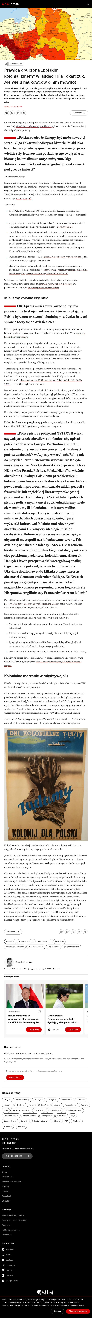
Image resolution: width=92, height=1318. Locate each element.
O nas (4, 1172)
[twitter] (73, 931)
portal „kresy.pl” (23, 198)
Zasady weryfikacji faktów (13, 1215)
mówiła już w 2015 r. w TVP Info (56, 284)
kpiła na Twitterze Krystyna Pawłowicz (62, 257)
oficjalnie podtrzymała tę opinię (43, 288)
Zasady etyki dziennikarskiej (14, 1220)
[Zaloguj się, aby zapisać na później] (40, 1011)
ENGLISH (6, 1201)
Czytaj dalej (34, 1029)
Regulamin (6, 1225)
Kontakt (5, 1191)
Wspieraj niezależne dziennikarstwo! (17, 1149)
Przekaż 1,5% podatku (11, 1181)
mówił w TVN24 (65, 227)
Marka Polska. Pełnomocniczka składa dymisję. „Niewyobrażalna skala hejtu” (61, 1019)
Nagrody (5, 1186)
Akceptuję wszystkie (78, 1311)
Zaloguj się (13, 1077)
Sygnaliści (6, 1196)
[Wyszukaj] (87, 3)
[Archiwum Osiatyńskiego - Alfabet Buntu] (46, 1292)
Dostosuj (57, 1311)
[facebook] (67, 931)
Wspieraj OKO (8, 1177)
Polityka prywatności (11, 1230)
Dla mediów (7, 1235)
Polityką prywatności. (44, 1302)
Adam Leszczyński (24, 962)
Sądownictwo (14, 1011)
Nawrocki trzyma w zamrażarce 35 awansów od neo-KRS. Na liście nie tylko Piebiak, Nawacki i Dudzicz (23, 1019)
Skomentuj (77, 113)
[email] (79, 931)
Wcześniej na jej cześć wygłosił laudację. (35, 126)
